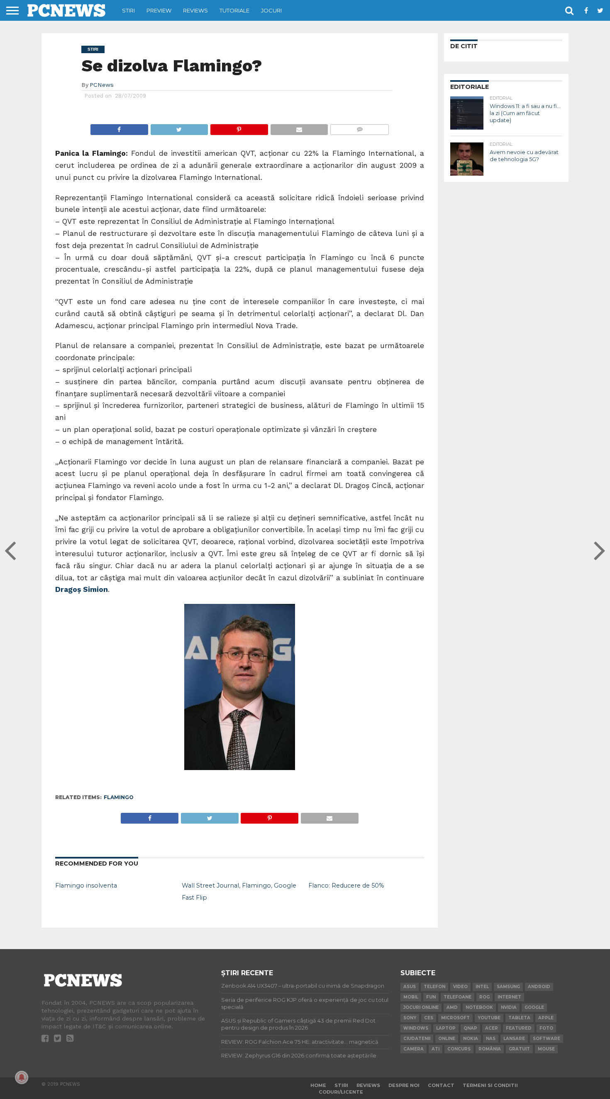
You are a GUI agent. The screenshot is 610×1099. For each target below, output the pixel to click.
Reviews (195, 10)
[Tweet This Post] (179, 127)
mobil (410, 997)
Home (318, 1085)
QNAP (470, 1028)
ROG (484, 997)
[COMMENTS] (359, 127)
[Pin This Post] (239, 127)
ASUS (409, 986)
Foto (546, 1028)
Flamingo (119, 797)
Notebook (479, 1007)
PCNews (102, 84)
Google (534, 1007)
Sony (409, 1017)
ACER (491, 1028)
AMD (452, 1007)
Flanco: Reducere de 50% (346, 885)
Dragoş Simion (81, 589)
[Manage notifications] (21, 1077)
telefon (434, 986)
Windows (415, 1028)
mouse (546, 1049)
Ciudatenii (416, 1038)
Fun (431, 997)
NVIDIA (509, 1007)
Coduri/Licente (341, 1092)
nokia (470, 1038)
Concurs (459, 1049)
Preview (158, 10)
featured (519, 1028)
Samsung (508, 986)
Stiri (128, 10)
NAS (490, 1038)
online (446, 1038)
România (489, 1049)
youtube (489, 1017)
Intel (482, 986)
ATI (435, 1049)
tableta (519, 1017)
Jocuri (271, 10)
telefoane (457, 997)
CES (428, 1017)
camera (413, 1049)
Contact (441, 1085)
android (539, 986)
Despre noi (404, 1085)
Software (546, 1038)
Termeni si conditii (490, 1085)
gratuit (519, 1049)
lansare (514, 1038)
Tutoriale (234, 10)
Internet (509, 997)
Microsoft (455, 1017)
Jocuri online (421, 1007)
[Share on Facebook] (119, 127)
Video (460, 986)
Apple (546, 1017)
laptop (446, 1028)
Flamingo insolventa (86, 885)
